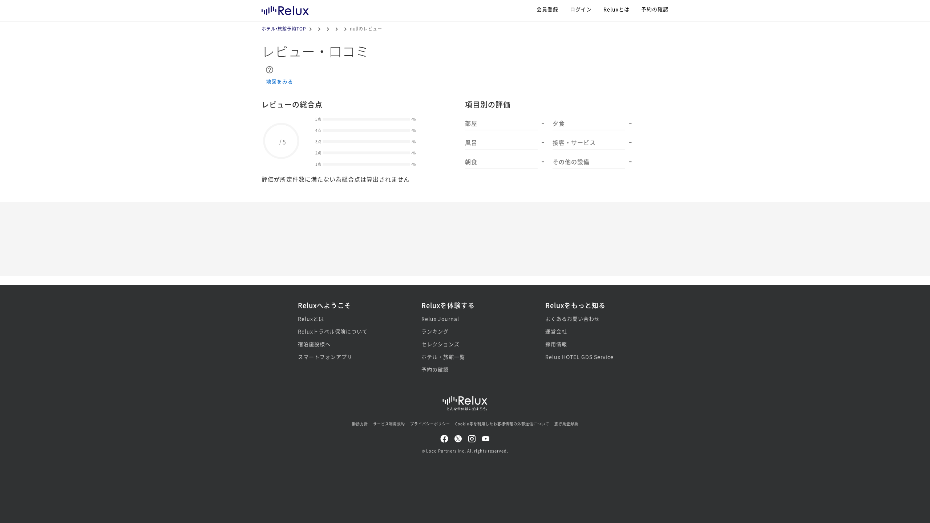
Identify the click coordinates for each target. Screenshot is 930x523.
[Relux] (285, 9)
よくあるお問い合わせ (572, 318)
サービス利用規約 (389, 423)
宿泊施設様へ (314, 344)
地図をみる (279, 81)
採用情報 (556, 344)
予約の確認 (654, 9)
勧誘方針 (360, 423)
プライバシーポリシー (430, 423)
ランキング (435, 331)
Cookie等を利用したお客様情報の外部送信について (502, 423)
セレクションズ (440, 344)
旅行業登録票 (566, 423)
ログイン (581, 9)
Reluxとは (616, 9)
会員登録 (547, 9)
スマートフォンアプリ (325, 356)
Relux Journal (440, 318)
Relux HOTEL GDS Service (579, 356)
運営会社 (556, 331)
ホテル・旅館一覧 (443, 356)
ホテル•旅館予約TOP (284, 28)
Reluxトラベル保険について (333, 331)
